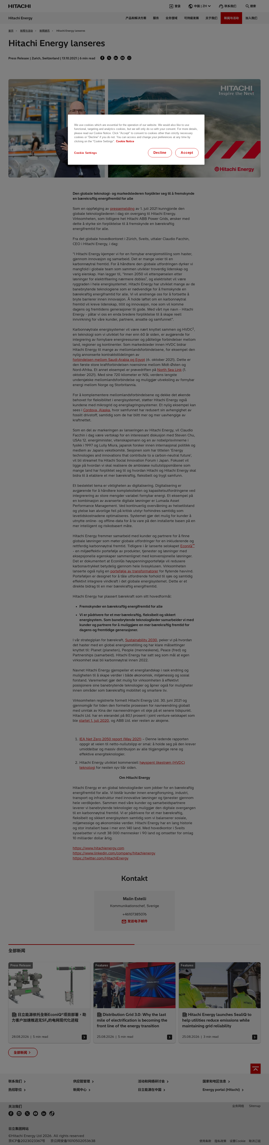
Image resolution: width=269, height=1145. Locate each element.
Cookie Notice (125, 141)
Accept (187, 152)
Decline (160, 152)
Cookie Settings (85, 152)
